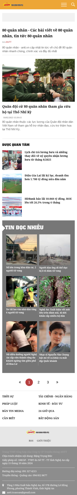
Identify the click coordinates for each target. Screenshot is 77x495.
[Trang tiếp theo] (57, 382)
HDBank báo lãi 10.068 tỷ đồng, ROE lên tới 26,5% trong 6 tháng (48, 200)
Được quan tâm (16, 144)
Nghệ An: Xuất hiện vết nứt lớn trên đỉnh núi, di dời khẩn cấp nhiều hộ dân (54, 312)
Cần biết (8, 418)
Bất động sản (48, 418)
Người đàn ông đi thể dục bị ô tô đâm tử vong (53, 269)
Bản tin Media (13, 411)
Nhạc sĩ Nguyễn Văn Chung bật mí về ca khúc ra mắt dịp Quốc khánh (54, 358)
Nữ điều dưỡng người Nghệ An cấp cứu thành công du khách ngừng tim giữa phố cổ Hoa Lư (21, 359)
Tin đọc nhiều (24, 227)
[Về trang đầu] (20, 382)
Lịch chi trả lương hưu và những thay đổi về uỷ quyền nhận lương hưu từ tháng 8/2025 (46, 155)
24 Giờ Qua (46, 411)
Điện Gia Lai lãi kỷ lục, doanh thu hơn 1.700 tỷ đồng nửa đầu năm (47, 177)
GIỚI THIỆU (44, 440)
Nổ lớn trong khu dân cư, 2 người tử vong (21, 269)
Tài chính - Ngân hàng (55, 396)
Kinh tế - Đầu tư (50, 403)
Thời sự (8, 396)
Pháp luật (10, 403)
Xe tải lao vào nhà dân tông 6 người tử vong (21, 311)
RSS (31, 440)
